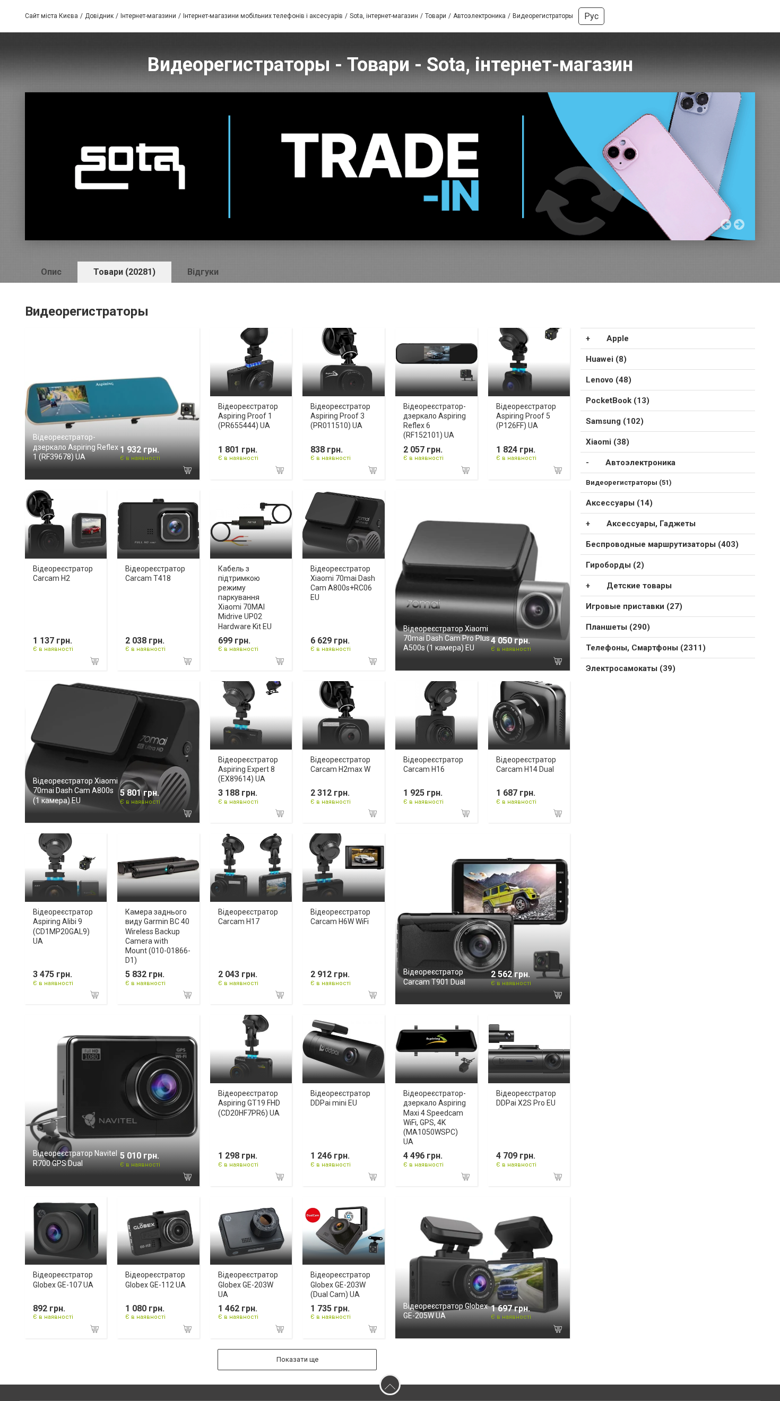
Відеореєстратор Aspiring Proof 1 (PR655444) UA (248, 416)
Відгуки (203, 272)
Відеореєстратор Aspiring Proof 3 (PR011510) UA (340, 416)
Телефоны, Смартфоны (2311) (646, 647)
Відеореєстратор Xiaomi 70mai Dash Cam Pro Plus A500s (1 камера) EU (446, 638)
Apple (617, 338)
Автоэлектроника (640, 462)
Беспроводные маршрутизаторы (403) (662, 544)
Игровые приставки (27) (634, 606)
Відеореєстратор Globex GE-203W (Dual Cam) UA (340, 1284)
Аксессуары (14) (619, 503)
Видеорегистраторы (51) (629, 482)
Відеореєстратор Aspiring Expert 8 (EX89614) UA (248, 769)
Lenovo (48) (608, 380)
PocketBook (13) (617, 400)
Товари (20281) (124, 272)
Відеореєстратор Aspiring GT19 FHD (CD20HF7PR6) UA (249, 1103)
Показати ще (297, 1359)
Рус (591, 16)
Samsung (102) (615, 421)
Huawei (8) (606, 359)
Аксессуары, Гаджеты (651, 523)
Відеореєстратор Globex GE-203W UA (248, 1284)
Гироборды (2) (615, 565)
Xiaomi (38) (607, 442)
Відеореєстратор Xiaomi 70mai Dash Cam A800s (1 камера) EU (75, 790)
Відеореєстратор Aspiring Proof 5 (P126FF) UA (526, 416)
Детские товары (639, 585)
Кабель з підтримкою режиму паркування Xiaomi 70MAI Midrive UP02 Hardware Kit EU (245, 597)
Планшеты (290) (618, 627)
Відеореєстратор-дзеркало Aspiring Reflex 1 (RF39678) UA (75, 446)
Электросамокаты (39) (630, 668)
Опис (51, 272)
